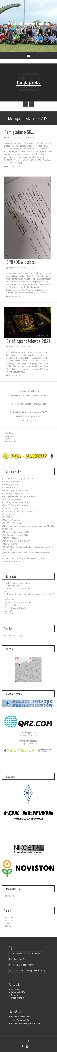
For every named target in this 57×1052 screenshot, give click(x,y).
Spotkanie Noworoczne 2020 (16, 532)
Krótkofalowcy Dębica (28, 23)
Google (8, 923)
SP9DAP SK (9, 514)
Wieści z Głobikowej (12, 520)
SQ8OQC (9, 611)
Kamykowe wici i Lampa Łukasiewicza (20, 496)
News (18, 167)
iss (10, 959)
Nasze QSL (9, 600)
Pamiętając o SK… (28, 82)
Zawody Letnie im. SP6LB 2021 (17, 502)
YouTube (9, 614)
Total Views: (17, 1020)
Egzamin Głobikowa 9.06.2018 (18, 602)
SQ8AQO (31, 137)
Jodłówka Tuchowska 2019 (16, 535)
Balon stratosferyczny (35, 954)
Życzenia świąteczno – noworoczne (20, 511)
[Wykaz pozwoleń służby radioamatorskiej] (28, 750)
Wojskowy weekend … (13, 499)
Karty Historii (10, 605)
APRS (11, 954)
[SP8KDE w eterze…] (27, 218)
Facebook (9, 917)
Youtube (8, 920)
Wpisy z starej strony (36, 970)
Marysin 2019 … (11, 538)
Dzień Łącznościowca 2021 (28, 341)
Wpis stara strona (16, 970)
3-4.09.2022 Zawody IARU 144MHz (19, 478)
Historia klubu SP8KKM (14, 586)
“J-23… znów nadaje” (13, 523)
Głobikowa (9, 433)
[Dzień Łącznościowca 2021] (27, 322)
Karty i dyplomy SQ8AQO (15, 608)
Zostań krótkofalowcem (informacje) (21, 583)
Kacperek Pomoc (21, 959)
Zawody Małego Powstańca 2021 (18, 493)
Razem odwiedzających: (22, 1023)
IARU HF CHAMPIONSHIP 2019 (17, 541)
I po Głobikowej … (11, 544)
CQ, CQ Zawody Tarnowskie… (17, 505)
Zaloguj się (9, 896)
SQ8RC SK (8, 517)
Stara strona (10, 441)
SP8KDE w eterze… (21, 262)
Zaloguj (8, 926)
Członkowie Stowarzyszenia (17, 588)
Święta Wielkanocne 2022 (15, 481)
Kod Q (7, 591)
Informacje (10, 167)
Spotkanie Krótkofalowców (21, 965)
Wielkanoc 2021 (11, 508)
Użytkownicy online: (20, 1016)
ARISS (20, 954)
